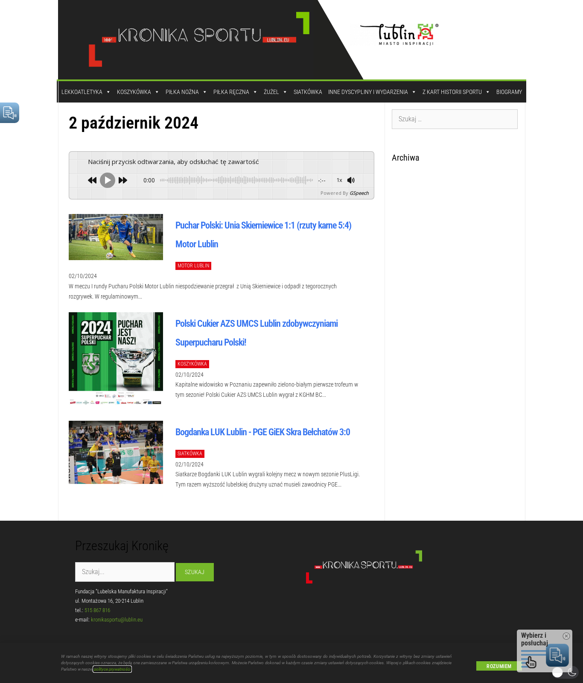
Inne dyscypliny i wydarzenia (368, 91)
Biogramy (509, 91)
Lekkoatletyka (81, 91)
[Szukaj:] (455, 118)
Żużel (271, 91)
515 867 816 (97, 610)
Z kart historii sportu (452, 91)
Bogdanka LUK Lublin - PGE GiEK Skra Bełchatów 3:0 (262, 432)
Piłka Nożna (182, 91)
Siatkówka (308, 91)
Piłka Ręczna (231, 91)
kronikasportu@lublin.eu (117, 619)
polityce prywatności (112, 669)
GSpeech (359, 193)
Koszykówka (134, 91)
